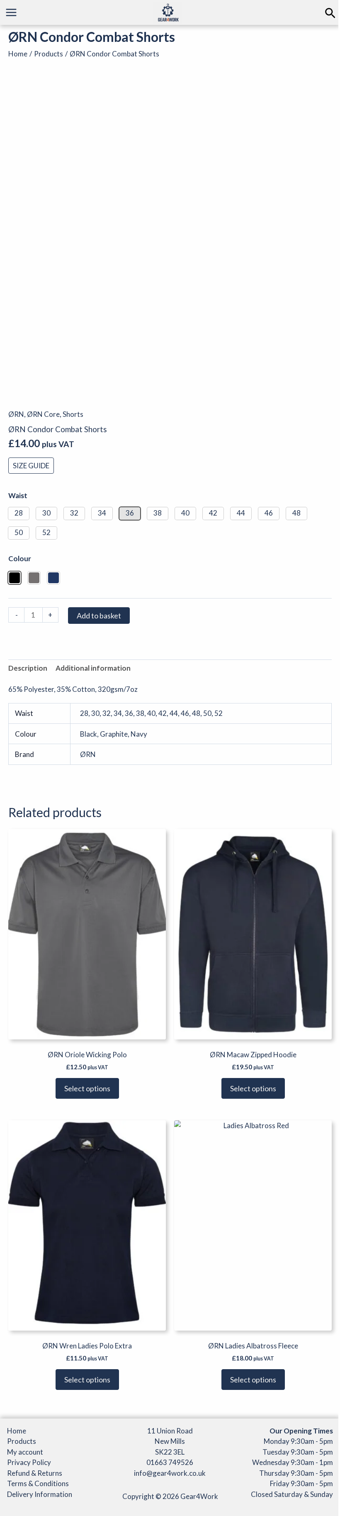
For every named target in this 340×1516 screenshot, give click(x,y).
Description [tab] (27, 668)
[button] (330, 13)
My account (25, 1452)
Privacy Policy (29, 1462)
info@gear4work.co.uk (170, 1473)
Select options (87, 1088)
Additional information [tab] (93, 668)
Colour (19, 558)
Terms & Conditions (38, 1483)
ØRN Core (43, 414)
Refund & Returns (34, 1473)
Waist (17, 495)
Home (16, 1430)
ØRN (16, 414)
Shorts (73, 414)
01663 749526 (169, 1462)
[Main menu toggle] (11, 12)
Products (21, 1441)
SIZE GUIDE (31, 465)
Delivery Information (39, 1494)
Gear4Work (199, 1496)
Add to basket (99, 615)
